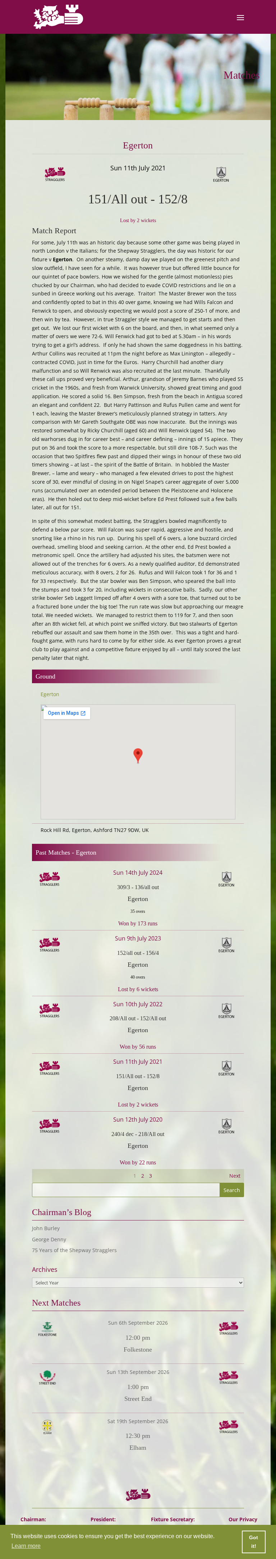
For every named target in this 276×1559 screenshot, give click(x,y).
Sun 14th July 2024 (137, 873)
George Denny (49, 1239)
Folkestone (138, 1349)
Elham (137, 1447)
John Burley (46, 1228)
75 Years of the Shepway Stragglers (74, 1250)
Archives (45, 1269)
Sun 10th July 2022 (137, 1004)
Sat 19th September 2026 (137, 1421)
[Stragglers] (73, 174)
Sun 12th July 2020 (137, 1119)
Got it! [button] (253, 1542)
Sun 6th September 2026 (138, 1322)
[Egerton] (203, 174)
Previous (46, 1175)
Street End (138, 1398)
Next (234, 1175)
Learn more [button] (26, 1546)
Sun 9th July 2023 (138, 938)
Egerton (50, 694)
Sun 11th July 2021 (137, 1062)
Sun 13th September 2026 (138, 1372)
